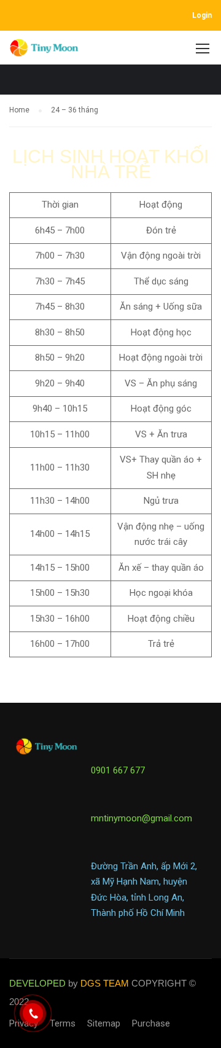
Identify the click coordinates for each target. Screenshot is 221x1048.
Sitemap (103, 1023)
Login (202, 15)
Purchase (151, 1023)
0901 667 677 (118, 770)
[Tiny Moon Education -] (44, 51)
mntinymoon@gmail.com (141, 818)
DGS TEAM (104, 983)
